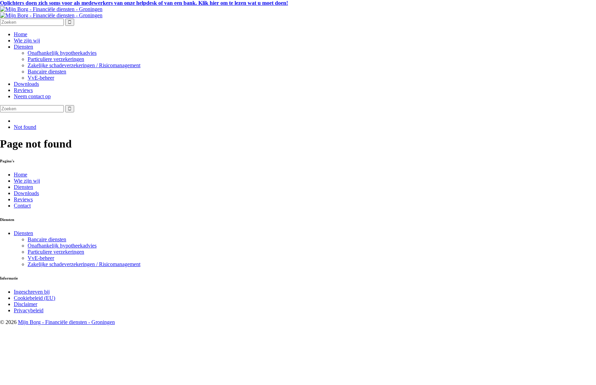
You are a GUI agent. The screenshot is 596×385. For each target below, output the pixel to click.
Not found (25, 127)
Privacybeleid (28, 310)
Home (20, 34)
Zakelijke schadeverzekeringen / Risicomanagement (84, 65)
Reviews (23, 90)
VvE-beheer (41, 78)
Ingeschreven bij (32, 292)
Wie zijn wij (27, 40)
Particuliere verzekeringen (56, 59)
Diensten (23, 47)
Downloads (26, 84)
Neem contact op (32, 96)
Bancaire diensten (47, 71)
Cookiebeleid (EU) (34, 298)
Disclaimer (25, 304)
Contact (22, 206)
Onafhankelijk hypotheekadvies (62, 53)
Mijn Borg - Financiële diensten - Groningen (66, 322)
